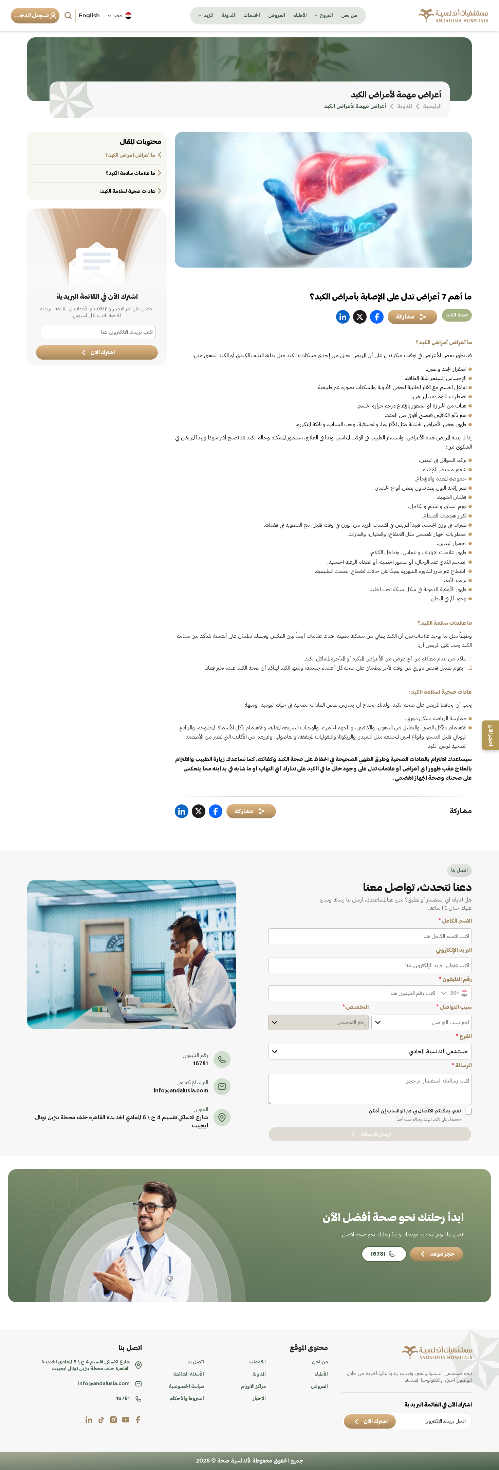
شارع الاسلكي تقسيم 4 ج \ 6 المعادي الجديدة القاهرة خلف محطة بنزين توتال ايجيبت (121, 1121)
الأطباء (300, 15)
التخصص (356, 1007)
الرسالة (462, 1065)
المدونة (228, 15)
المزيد (209, 15)
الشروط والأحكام (186, 1398)
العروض (276, 15)
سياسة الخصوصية (186, 1386)
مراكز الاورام (253, 1386)
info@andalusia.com (181, 1090)
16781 (200, 1063)
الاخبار (259, 1398)
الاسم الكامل (455, 921)
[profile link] (138, 1420)
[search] (69, 15)
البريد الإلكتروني (454, 950)
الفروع (326, 15)
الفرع (464, 1036)
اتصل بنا (195, 1362)
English (89, 15)
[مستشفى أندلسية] (453, 15)
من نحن (349, 15)
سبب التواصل (454, 1007)
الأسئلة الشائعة (188, 1374)
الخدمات (251, 15)
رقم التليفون (455, 979)
